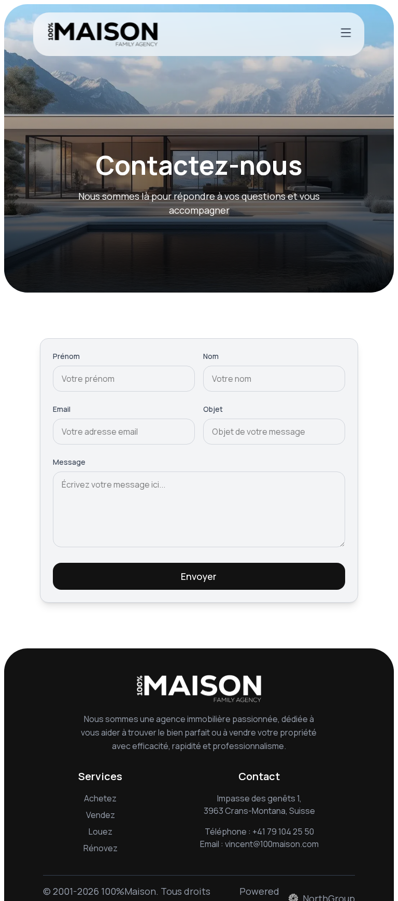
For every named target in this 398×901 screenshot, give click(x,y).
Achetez (100, 798)
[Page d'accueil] (103, 34)
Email (61, 409)
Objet (213, 409)
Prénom (66, 356)
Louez (100, 831)
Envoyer (199, 576)
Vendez (100, 815)
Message (69, 462)
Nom (211, 356)
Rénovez (100, 848)
